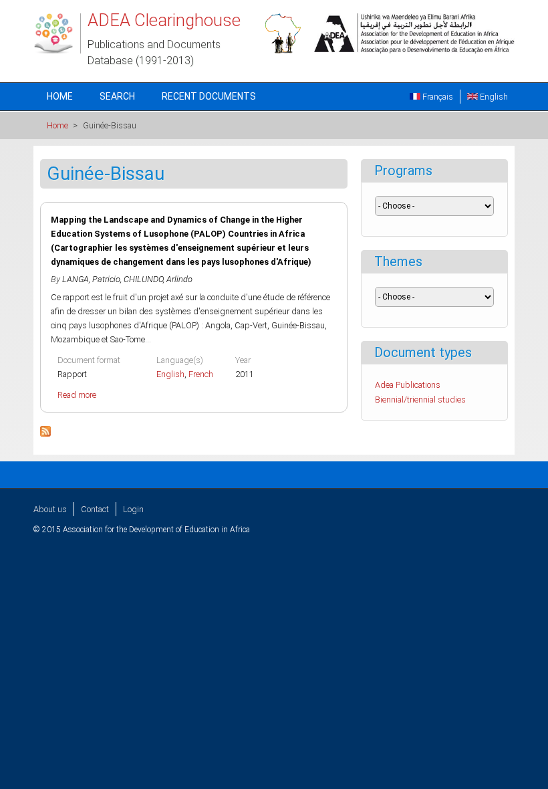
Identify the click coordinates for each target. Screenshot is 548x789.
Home (60, 96)
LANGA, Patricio (91, 279)
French (200, 374)
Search (117, 96)
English (493, 97)
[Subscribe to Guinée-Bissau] (45, 434)
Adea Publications (407, 385)
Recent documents (209, 96)
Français (436, 97)
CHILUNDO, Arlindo (158, 279)
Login (133, 509)
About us (50, 509)
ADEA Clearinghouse (164, 20)
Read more (76, 395)
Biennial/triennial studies (420, 399)
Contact (95, 509)
